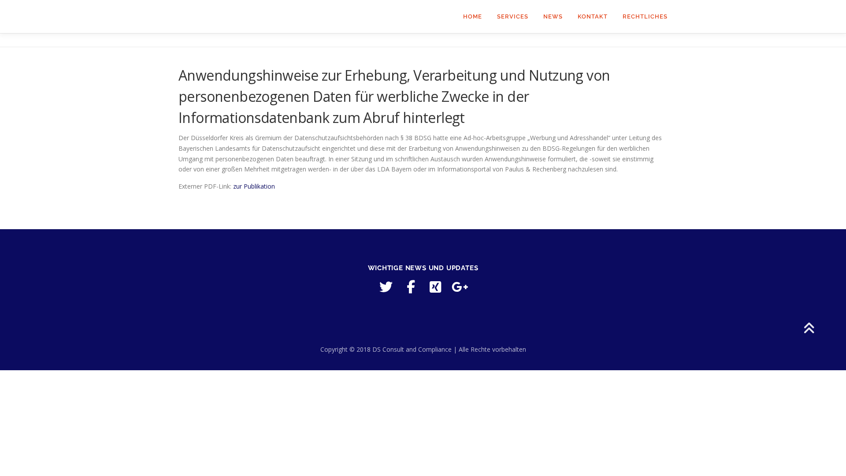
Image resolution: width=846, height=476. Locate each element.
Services (512, 16)
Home (472, 16)
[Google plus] (460, 287)
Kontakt (593, 16)
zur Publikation (254, 186)
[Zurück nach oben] (808, 329)
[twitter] (386, 287)
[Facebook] (410, 287)
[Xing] (435, 287)
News (553, 16)
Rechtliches (645, 16)
